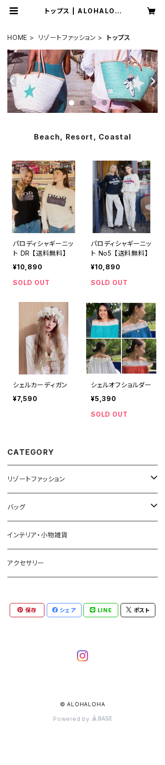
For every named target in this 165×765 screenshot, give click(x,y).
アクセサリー (25, 563)
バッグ (16, 507)
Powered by (72, 718)
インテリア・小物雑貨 (37, 535)
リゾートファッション (67, 37)
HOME (17, 37)
